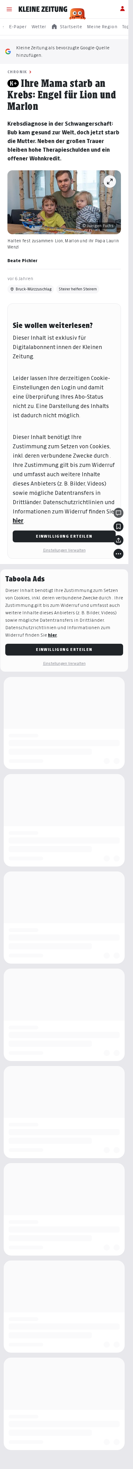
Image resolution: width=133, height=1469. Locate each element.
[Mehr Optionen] (118, 554)
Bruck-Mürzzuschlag (33, 289)
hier (18, 521)
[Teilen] (118, 540)
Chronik (17, 72)
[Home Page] (43, 9)
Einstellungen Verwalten (64, 550)
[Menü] (9, 9)
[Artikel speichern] (118, 526)
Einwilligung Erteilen (64, 536)
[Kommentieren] (118, 513)
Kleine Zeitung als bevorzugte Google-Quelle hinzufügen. (62, 51)
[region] (66, 27)
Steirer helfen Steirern (78, 289)
